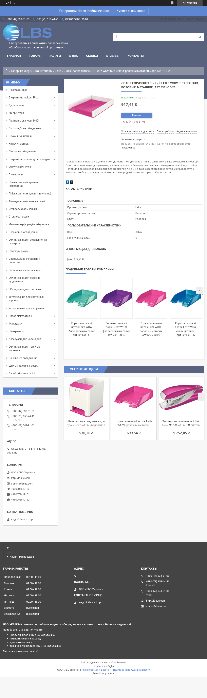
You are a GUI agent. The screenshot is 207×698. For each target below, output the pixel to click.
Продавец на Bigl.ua (103, 666)
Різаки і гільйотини (20, 136)
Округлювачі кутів (20, 166)
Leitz (58, 71)
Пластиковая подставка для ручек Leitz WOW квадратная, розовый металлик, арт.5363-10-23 (86, 423)
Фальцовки (15, 323)
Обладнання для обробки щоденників (24, 279)
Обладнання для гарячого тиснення (24, 348)
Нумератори (16, 331)
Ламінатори (16, 174)
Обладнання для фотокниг (25, 289)
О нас (73, 55)
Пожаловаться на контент (96, 669)
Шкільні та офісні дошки (23, 365)
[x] (71, 182)
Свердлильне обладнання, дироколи (25, 260)
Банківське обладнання (23, 358)
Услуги (55, 55)
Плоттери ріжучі (18, 251)
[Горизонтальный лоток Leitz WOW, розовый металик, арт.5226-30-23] (151, 298)
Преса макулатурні (20, 315)
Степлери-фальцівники (23, 208)
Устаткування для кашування (26, 308)
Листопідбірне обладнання (25, 128)
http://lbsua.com (21, 477)
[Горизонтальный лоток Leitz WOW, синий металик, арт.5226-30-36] (186, 298)
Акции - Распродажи (22, 556)
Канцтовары (43, 71)
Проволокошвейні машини (24, 270)
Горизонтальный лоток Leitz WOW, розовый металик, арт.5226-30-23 (133, 423)
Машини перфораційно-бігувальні (29, 224)
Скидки (92, 55)
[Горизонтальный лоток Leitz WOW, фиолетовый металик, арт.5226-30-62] (116, 298)
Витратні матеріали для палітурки (29, 159)
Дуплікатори (16, 105)
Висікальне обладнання (23, 232)
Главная (14, 55)
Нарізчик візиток (19, 143)
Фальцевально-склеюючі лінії (27, 201)
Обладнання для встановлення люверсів (28, 241)
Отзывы (112, 55)
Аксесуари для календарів (25, 338)
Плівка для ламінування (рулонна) (30, 193)
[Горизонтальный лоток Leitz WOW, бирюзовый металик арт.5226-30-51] (82, 298)
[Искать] (200, 37)
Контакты (136, 55)
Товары (35, 55)
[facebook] (67, 182)
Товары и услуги (21, 71)
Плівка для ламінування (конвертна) (23, 184)
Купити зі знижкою (131, 11)
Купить (136, 115)
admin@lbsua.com (22, 483)
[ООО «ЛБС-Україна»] (27, 32)
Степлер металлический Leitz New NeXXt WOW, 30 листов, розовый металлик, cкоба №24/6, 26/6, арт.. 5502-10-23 (181, 423)
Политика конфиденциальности (131, 669)
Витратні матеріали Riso (23, 97)
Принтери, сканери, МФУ (24, 120)
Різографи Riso (18, 89)
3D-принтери (16, 112)
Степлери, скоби (19, 216)
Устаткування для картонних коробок (26, 298)
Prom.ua (121, 662)
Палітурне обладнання (22, 151)
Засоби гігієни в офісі (22, 373)
